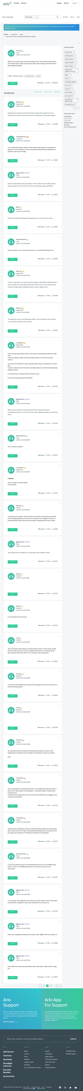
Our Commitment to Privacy (32, 1067)
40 (45, 661)
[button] (59, 48)
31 (45, 330)
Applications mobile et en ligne (70, 70)
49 (45, 943)
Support (59, 3)
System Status (49, 1056)
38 (45, 593)
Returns (47, 1065)
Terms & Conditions (35, 1087)
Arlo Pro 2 (68, 89)
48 (45, 911)
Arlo (21, 34)
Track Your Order (50, 1062)
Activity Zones (69, 55)
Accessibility (49, 1087)
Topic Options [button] (78, 43)
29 (45, 258)
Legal (43, 1087)
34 (45, 455)
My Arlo (66, 3)
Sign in (72, 17)
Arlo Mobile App (69, 82)
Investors (27, 1059)
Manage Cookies (41, 1088)
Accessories (68, 52)
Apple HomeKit (69, 62)
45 (45, 805)
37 (45, 561)
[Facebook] (60, 1087)
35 (45, 493)
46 (45, 841)
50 (45, 977)
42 (44, 83)
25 (45, 124)
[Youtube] (76, 1087)
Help (78, 17)
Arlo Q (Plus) (68, 92)
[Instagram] (65, 1087)
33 (45, 423)
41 (45, 695)
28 (45, 227)
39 (45, 625)
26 (45, 160)
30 (45, 295)
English (6, 34)
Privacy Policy (26, 1087)
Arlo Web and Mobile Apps (69, 100)
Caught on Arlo (28, 1062)
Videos (38, 76)
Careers (26, 1054)
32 (45, 386)
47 (45, 877)
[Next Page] (60, 986)
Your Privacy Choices (28, 1088)
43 (45, 727)
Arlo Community (7, 17)
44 (45, 765)
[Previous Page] (40, 986)
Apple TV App (69, 66)
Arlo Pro (67, 85)
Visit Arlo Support (8, 1022)
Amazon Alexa (69, 59)
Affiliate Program (71, 1054)
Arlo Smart (68, 96)
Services (23, 3)
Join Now (65, 17)
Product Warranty (50, 1067)
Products (16, 3)
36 (45, 529)
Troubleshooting (29, 76)
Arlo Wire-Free (69, 104)
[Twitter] (70, 1087)
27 (45, 194)
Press (25, 1056)
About (26, 1051)
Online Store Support (51, 1059)
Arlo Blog (27, 1065)
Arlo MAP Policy (70, 1051)
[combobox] (49, 17)
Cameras (14, 34)
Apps (66, 75)
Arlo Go (67, 78)
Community (48, 1054)
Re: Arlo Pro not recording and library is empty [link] (20, 36)
